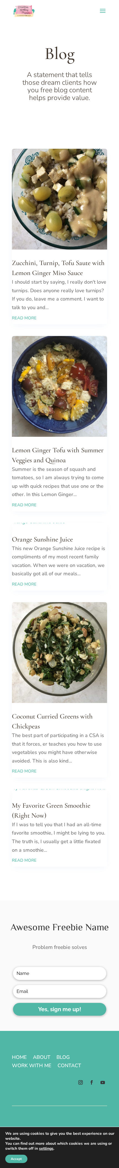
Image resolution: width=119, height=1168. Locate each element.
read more (24, 318)
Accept (16, 1159)
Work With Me (31, 1066)
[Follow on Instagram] (80, 1082)
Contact (69, 1066)
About (41, 1058)
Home (19, 1058)
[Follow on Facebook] (91, 1082)
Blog (63, 1058)
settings (46, 1148)
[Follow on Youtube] (102, 1082)
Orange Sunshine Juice (42, 539)
